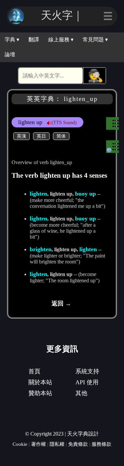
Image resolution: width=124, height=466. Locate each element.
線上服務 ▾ (60, 39)
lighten (38, 193)
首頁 (34, 371)
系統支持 (87, 371)
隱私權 (57, 444)
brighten (41, 249)
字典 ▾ (12, 39)
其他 (81, 393)
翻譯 (33, 39)
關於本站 (40, 382)
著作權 (38, 444)
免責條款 (78, 444)
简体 (61, 136)
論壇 (10, 54)
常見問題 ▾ (95, 39)
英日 (41, 136)
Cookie (20, 444)
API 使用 (87, 382)
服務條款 (101, 444)
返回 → (61, 303)
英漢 (21, 136)
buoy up (85, 193)
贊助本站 (40, 393)
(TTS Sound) (64, 122)
